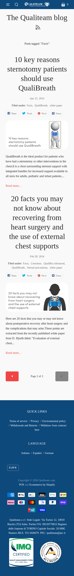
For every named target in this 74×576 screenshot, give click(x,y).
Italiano (25, 453)
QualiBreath (41, 105)
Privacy (35, 421)
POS (21, 484)
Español (37, 453)
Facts (29, 105)
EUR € (13, 467)
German (49, 453)
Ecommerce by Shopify (42, 484)
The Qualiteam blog (37, 17)
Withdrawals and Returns (23, 425)
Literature (36, 263)
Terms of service (18, 421)
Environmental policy (54, 421)
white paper (56, 105)
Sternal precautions (37, 267)
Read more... (13, 185)
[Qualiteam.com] (37, 4)
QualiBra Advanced (54, 263)
